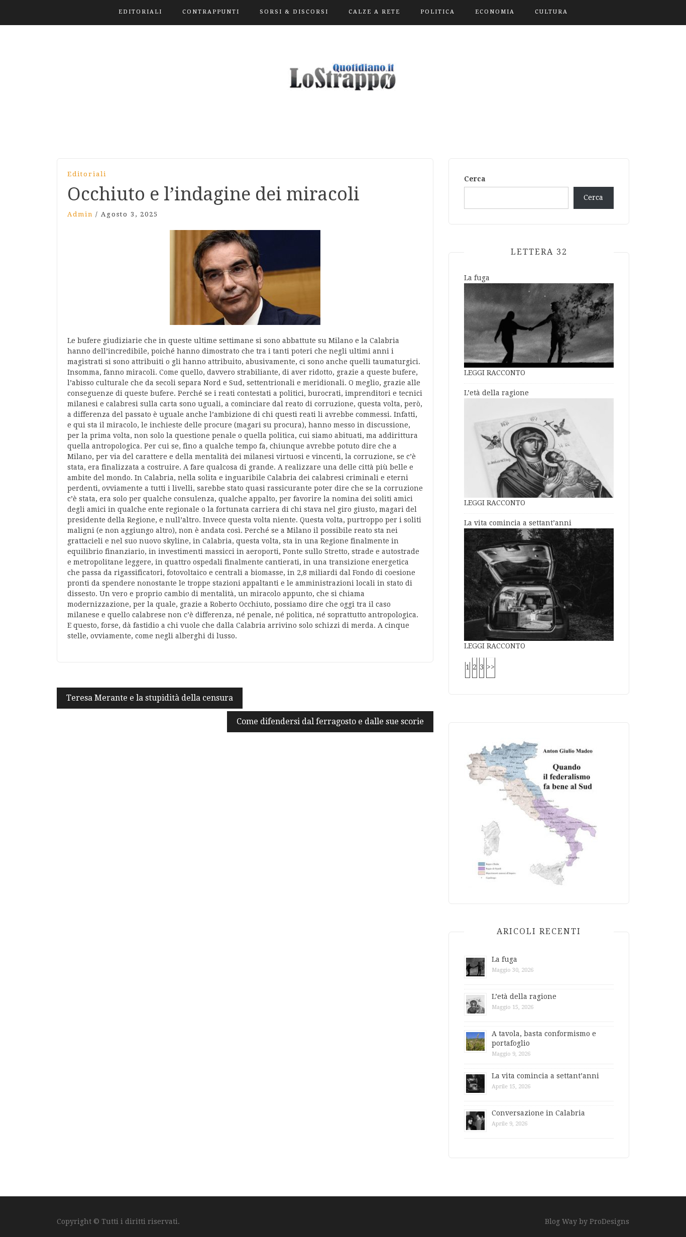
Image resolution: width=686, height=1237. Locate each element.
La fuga (477, 278)
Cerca (475, 179)
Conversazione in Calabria (538, 1113)
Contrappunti (211, 12)
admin (80, 214)
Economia (495, 12)
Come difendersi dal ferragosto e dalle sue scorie (330, 721)
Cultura (551, 12)
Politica (437, 12)
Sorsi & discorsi (294, 12)
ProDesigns (609, 1221)
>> (491, 667)
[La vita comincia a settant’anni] (539, 584)
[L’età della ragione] (539, 447)
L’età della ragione (496, 393)
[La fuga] (539, 324)
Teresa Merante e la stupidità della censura (149, 698)
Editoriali (140, 12)
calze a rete (374, 12)
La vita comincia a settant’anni (517, 523)
